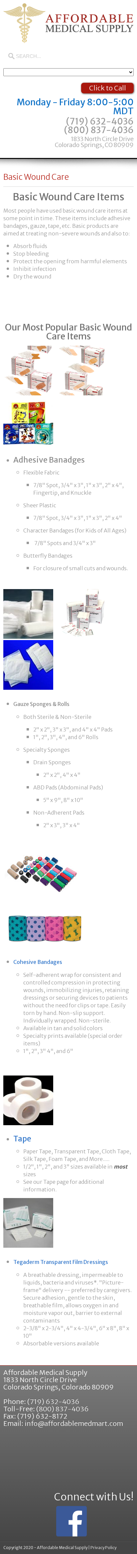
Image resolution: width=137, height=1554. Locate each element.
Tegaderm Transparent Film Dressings (60, 1262)
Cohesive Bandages (37, 962)
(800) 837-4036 (94, 136)
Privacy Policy (103, 1547)
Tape (22, 1138)
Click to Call (107, 88)
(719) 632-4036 (100, 121)
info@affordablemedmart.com (74, 1423)
